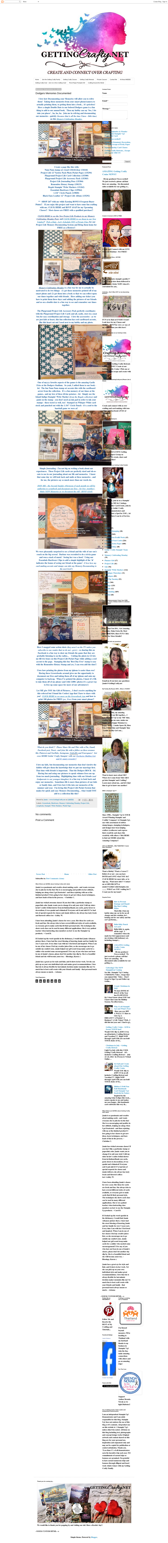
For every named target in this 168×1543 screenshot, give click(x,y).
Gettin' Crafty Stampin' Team (116, 549)
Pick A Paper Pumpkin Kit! (77, 83)
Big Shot (108, 534)
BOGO (107, 528)
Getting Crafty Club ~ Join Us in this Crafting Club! (50, 83)
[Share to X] (88, 800)
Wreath (107, 588)
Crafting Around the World (96, 83)
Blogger (94, 1537)
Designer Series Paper (113, 543)
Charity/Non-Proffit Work (115, 537)
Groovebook (46, 803)
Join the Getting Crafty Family (51, 79)
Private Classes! (102, 79)
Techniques (109, 576)
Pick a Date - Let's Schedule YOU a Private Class (67, 221)
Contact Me (113, 79)
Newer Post (40, 874)
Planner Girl (109, 560)
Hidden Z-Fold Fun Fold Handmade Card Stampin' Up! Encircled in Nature (121, 1089)
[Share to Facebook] (90, 800)
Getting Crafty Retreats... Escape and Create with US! (117, 151)
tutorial (107, 594)
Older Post (92, 874)
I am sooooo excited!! (113, 139)
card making (109, 591)
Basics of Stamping (112, 531)
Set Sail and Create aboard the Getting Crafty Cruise (121, 1065)
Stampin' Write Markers (53, 806)
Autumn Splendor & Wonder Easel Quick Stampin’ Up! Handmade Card (116, 133)
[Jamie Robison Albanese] (109, 1375)
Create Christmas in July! (122, 987)
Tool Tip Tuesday (111, 579)
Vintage (108, 585)
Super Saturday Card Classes (116, 147)
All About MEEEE (125, 79)
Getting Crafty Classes (70, 79)
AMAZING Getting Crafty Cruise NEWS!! (114, 173)
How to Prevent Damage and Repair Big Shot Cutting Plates (122, 905)
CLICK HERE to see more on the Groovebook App (64, 696)
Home (37, 79)
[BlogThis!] (85, 800)
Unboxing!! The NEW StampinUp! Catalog (114, 968)
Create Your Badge (107, 1377)
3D (106, 525)
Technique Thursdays (113, 573)
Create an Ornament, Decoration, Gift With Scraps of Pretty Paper (118, 143)
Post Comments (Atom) (55, 878)
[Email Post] (79, 799)
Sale (106, 566)
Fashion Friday (110, 546)
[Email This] (83, 800)
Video (107, 582)
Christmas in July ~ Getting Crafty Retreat (116, 1046)
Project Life (85, 803)
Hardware (54, 803)
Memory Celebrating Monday (69, 803)
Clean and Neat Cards (113, 540)
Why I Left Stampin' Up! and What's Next (122, 1007)
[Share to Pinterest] (92, 800)
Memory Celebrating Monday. (69, 119)
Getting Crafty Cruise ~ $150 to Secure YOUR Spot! (118, 1028)
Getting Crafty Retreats (87, 79)
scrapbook (40, 806)
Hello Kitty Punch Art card (121, 925)
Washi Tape (67, 806)
